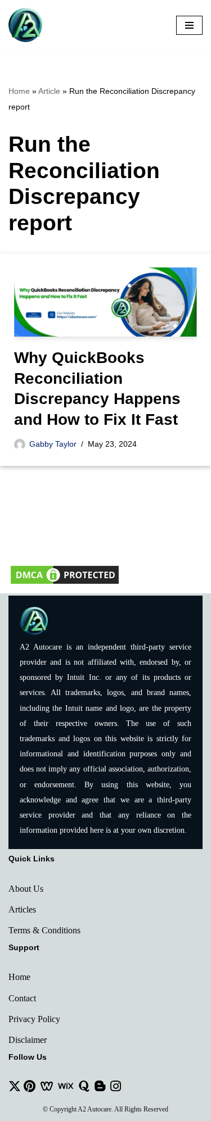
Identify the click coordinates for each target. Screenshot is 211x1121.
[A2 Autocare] (25, 25)
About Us (25, 888)
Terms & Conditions (44, 930)
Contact (22, 998)
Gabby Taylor (53, 443)
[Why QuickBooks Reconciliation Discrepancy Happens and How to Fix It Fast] (105, 302)
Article (49, 91)
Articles (22, 909)
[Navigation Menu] (189, 25)
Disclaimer (27, 1040)
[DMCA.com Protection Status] (64, 583)
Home (19, 91)
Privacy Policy (34, 1019)
